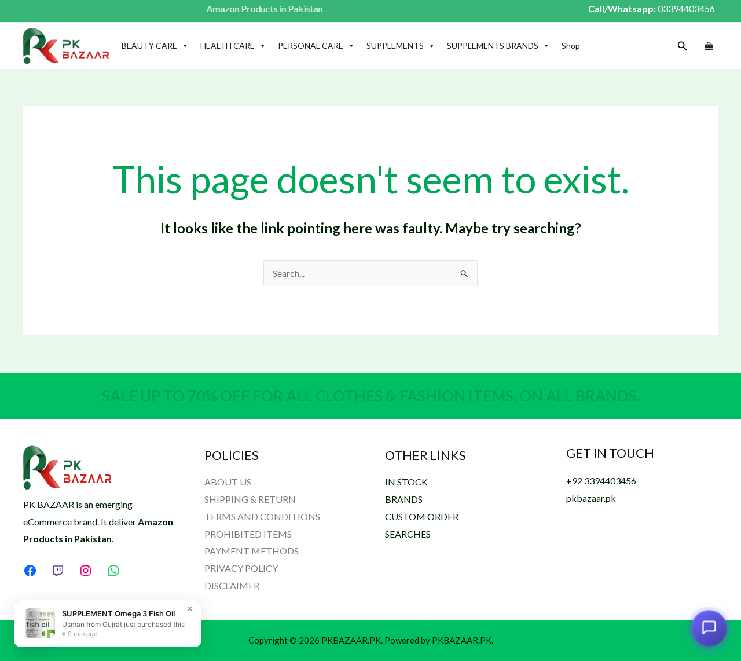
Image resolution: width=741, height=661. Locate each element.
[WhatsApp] (113, 571)
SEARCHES (408, 533)
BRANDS (404, 499)
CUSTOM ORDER (421, 516)
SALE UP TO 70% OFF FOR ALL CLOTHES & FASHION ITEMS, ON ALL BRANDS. (371, 395)
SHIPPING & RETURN (250, 499)
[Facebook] (30, 571)
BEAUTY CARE (149, 45)
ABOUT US (227, 481)
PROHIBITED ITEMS (248, 533)
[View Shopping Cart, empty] (708, 46)
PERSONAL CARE (310, 45)
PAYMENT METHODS (251, 550)
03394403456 (686, 8)
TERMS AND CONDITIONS (262, 516)
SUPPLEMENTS (395, 45)
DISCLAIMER (231, 585)
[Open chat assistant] (709, 629)
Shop (571, 45)
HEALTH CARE (227, 45)
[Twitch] (58, 571)
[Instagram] (86, 571)
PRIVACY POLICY (241, 568)
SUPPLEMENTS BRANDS (492, 45)
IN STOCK (406, 481)
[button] (682, 46)
